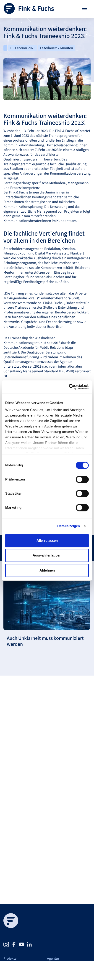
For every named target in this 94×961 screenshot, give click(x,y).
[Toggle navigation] (84, 9)
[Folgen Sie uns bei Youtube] (21, 944)
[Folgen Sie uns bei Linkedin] (29, 944)
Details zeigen (68, 526)
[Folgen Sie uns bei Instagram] (6, 944)
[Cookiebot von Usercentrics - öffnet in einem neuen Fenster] (69, 387)
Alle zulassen (47, 540)
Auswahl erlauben (47, 555)
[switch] (82, 479)
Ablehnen (47, 570)
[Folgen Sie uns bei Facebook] (14, 944)
